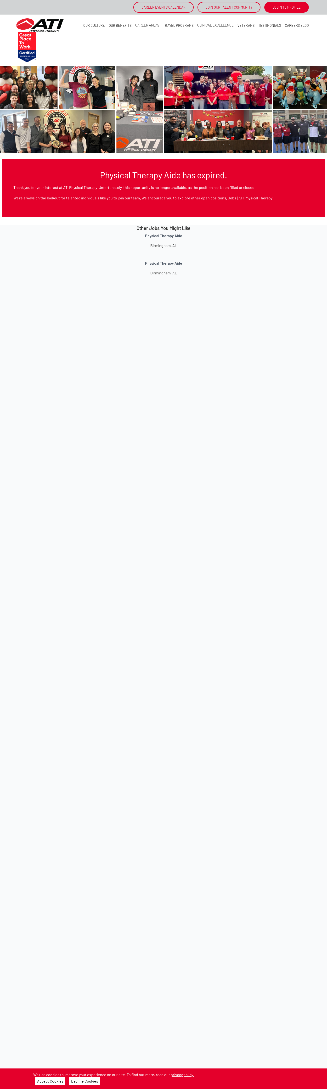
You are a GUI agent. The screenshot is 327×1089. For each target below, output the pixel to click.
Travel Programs (178, 25)
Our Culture (94, 25)
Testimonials (269, 25)
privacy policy (182, 1074)
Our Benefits (120, 25)
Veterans (245, 25)
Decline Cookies (84, 1081)
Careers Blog (297, 25)
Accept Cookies (50, 1081)
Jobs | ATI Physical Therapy (250, 198)
